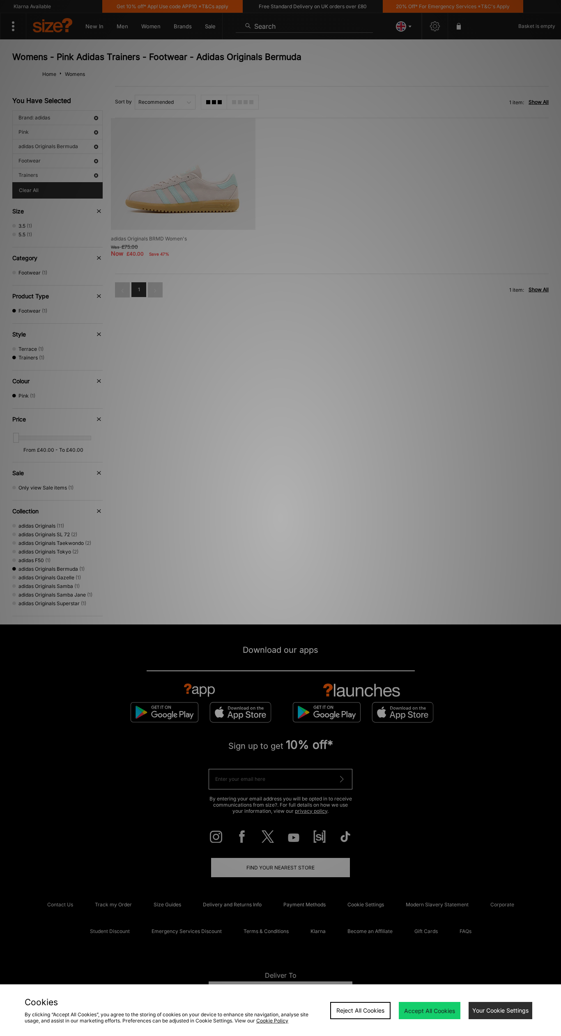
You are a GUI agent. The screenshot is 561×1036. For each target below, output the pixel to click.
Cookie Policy (272, 1021)
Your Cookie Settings (500, 1010)
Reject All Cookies (360, 1010)
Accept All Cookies (429, 1010)
